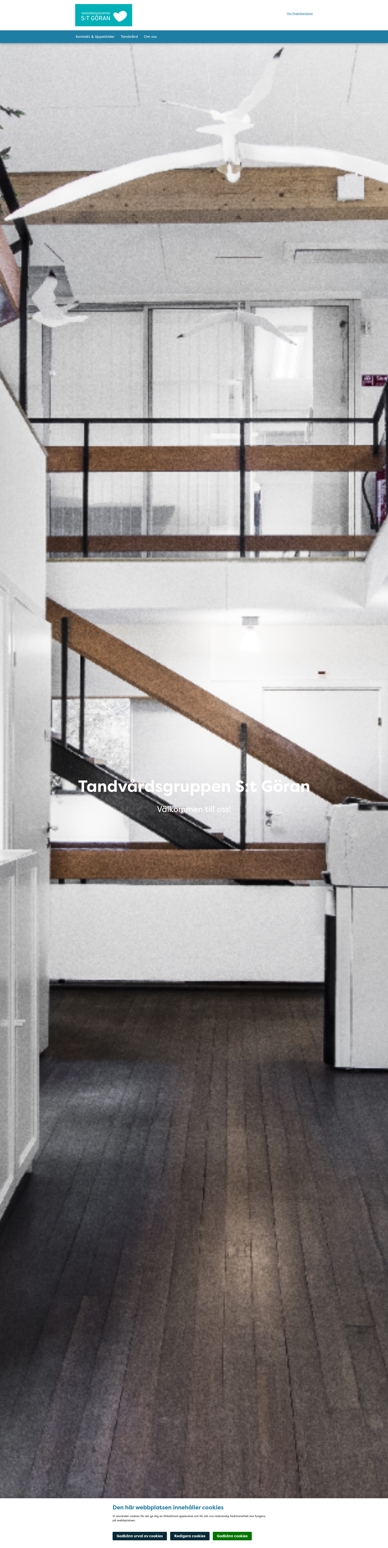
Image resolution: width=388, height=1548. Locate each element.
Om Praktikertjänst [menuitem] (300, 13)
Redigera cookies (190, 1536)
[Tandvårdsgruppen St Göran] (110, 15)
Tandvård (129, 36)
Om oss (150, 36)
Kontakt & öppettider (95, 36)
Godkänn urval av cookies (140, 1536)
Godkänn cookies (232, 1536)
